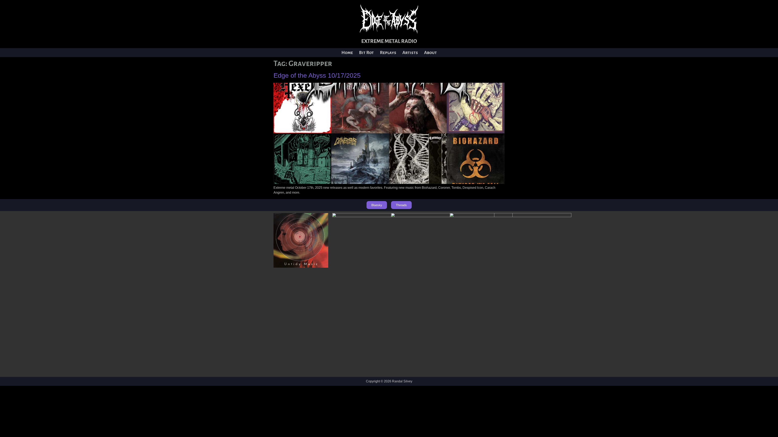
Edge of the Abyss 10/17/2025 (317, 75)
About (430, 52)
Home (347, 52)
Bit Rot (366, 52)
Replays (388, 52)
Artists (410, 52)
